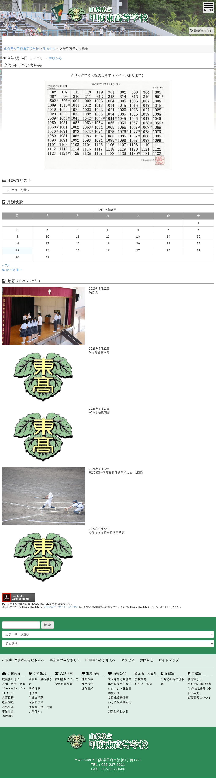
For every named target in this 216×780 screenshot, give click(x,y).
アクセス (128, 660)
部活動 (33, 693)
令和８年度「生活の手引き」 (40, 709)
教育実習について (199, 697)
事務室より (195, 679)
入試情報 (66, 673)
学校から (55, 58)
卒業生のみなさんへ (65, 660)
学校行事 (34, 688)
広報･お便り (147, 673)
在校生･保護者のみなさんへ (23, 660)
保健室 (169, 673)
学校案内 (140, 679)
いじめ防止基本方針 (120, 705)
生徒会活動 (36, 697)
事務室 (196, 673)
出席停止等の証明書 (173, 681)
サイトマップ (169, 660)
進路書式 (87, 688)
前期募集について (67, 679)
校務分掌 (8, 707)
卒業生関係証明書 (199, 683)
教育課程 (8, 702)
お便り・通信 (143, 683)
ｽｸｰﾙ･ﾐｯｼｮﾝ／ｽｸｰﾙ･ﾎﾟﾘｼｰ (13, 691)
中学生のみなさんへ (100, 660)
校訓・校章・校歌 (14, 683)
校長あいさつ (11, 679)
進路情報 (92, 673)
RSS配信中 (13, 270)
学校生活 (39, 673)
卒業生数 (8, 711)
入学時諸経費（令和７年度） (199, 691)
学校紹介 (13, 673)
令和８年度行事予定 (40, 681)
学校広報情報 (64, 683)
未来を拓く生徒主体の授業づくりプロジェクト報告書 (120, 684)
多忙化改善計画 (118, 697)
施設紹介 (8, 716)
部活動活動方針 (118, 711)
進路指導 (87, 679)
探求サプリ (36, 702)
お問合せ (146, 660)
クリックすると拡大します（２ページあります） (108, 75)
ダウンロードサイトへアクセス (61, 607)
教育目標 (8, 697)
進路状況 (87, 683)
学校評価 (114, 693)
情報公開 (119, 673)
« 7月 (6, 265)
